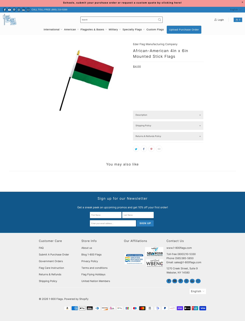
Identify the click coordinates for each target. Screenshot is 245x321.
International (52, 29)
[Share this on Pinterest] (151, 149)
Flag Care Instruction (51, 267)
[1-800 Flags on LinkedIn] (24, 10)
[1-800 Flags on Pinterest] (14, 10)
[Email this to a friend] (159, 149)
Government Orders (51, 261)
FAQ (41, 247)
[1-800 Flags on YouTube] (9, 10)
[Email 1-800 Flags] (28, 10)
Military (114, 29)
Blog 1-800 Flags (91, 254)
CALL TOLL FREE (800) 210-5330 (49, 9)
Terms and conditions (94, 267)
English (234, 9)
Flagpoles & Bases (93, 29)
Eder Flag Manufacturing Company (155, 44)
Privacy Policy (89, 261)
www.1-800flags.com (179, 247)
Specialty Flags (132, 29)
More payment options (168, 108)
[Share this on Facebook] (144, 149)
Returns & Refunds (50, 274)
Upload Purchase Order (184, 29)
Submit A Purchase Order (54, 254)
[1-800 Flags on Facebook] (5, 10)
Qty (135, 78)
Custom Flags (155, 29)
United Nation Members (95, 281)
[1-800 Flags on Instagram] (19, 10)
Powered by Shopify (76, 298)
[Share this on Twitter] (136, 149)
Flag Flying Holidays (93, 274)
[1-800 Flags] (9, 20)
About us (86, 247)
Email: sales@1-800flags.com (183, 262)
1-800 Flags (56, 298)
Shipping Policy (48, 281)
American (70, 29)
